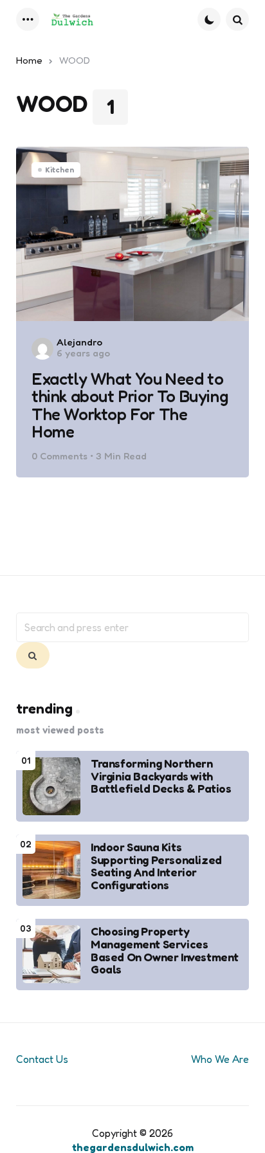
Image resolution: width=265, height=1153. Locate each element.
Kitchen (59, 169)
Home (29, 60)
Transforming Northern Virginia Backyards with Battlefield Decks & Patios (161, 776)
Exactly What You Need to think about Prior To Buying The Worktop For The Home (130, 405)
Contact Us (42, 1059)
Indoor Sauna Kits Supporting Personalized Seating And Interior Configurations (156, 866)
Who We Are (220, 1059)
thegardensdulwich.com (133, 1147)
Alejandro (79, 342)
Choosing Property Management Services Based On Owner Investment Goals (165, 950)
